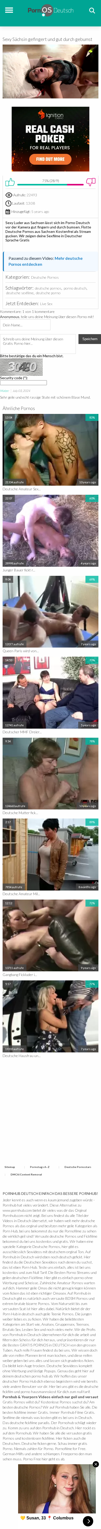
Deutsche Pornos (45, 277)
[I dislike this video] (91, 182)
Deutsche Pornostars (77, 1166)
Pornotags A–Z (39, 1166)
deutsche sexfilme (20, 293)
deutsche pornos (48, 288)
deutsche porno (48, 293)
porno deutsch (75, 288)
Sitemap (10, 1166)
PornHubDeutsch (50, 10)
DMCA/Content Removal (26, 1174)
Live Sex (46, 304)
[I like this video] (10, 182)
